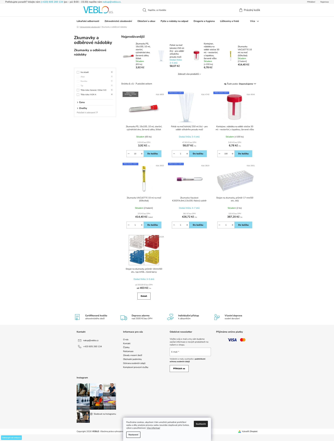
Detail (144, 296)
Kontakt (126, 343)
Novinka (96, 81)
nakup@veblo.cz (112, 1)
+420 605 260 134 (92, 346)
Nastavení (133, 434)
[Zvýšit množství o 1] (142, 153)
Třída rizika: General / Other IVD (96, 90)
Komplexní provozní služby (135, 367)
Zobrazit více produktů (188, 74)
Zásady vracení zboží (132, 355)
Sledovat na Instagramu (105, 414)
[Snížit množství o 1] (129, 153)
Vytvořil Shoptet (249, 431)
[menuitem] (88, 21)
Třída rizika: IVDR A (96, 94)
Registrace (324, 2)
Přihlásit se (179, 368)
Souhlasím (201, 423)
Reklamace (128, 351)
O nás (125, 339)
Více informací (153, 428)
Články (126, 347)
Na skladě (96, 72)
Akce (96, 76)
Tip (96, 85)
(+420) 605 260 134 (52, 1)
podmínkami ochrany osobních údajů (187, 360)
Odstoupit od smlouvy (11, 437)
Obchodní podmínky (132, 359)
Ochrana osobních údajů (134, 363)
